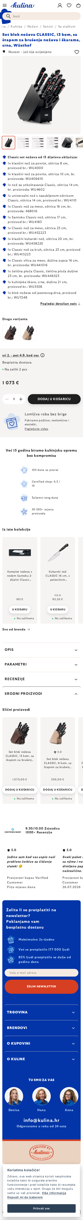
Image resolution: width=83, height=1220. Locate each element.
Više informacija (54, 1193)
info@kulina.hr (42, 1120)
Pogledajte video (36, 429)
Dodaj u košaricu (54, 399)
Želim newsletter (41, 986)
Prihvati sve (41, 1208)
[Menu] (4, 5)
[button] (19, 789)
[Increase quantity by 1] (21, 399)
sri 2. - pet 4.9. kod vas (21, 355)
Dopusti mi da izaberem (25, 1197)
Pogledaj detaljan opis (58, 303)
